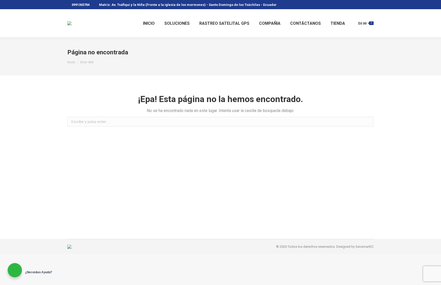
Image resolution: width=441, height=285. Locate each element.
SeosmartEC (365, 247)
